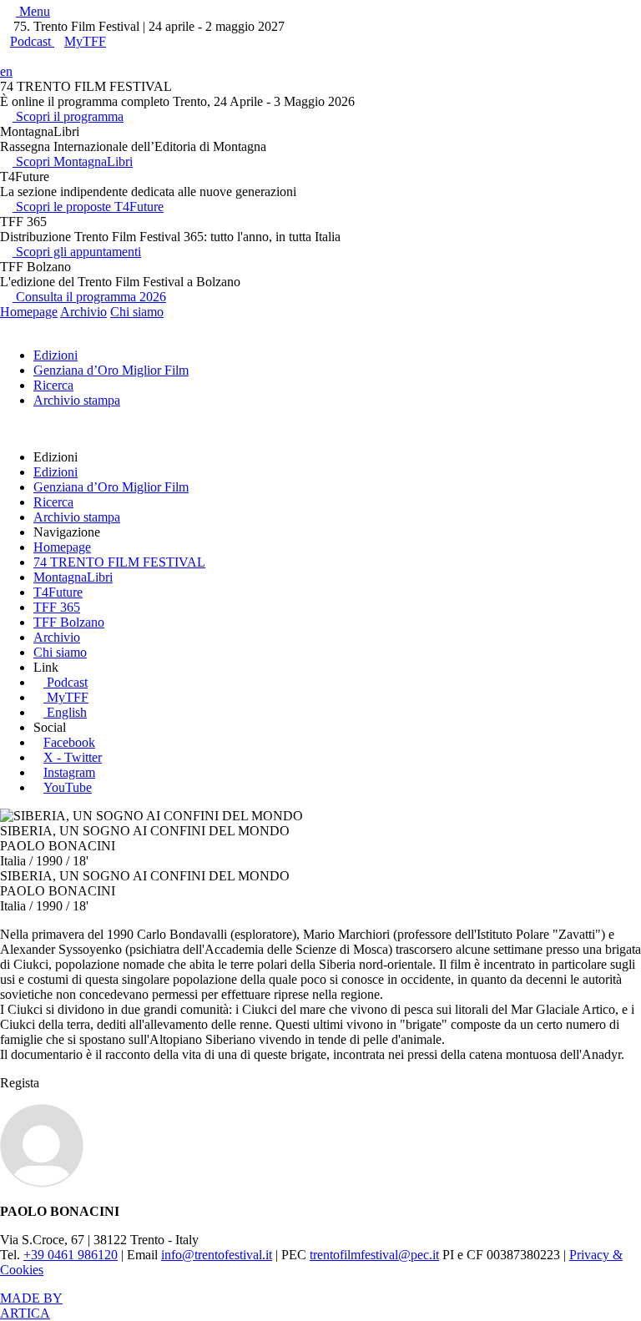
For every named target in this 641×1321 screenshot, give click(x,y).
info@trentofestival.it (216, 1255)
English (67, 712)
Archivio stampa (76, 400)
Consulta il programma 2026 (89, 297)
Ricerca (53, 385)
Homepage (29, 312)
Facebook (69, 742)
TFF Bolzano (68, 622)
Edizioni (55, 355)
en (6, 71)
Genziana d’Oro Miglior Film (111, 370)
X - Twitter (72, 757)
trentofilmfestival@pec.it (374, 1255)
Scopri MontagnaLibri (73, 161)
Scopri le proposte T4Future (88, 206)
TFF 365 (56, 607)
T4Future (58, 592)
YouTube (67, 787)
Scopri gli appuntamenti (77, 252)
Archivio (83, 312)
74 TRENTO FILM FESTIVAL (119, 562)
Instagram (69, 772)
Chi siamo (137, 312)
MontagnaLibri (73, 577)
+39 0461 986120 (70, 1255)
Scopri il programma (68, 116)
